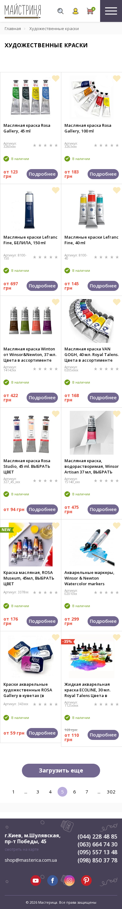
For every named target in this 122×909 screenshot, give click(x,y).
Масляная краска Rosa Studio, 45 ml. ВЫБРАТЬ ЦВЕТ (26, 466)
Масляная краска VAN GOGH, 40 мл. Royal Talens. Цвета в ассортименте (91, 354)
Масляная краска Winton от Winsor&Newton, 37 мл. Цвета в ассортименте (29, 354)
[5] (56, 145)
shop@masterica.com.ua (31, 860)
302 (111, 791)
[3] (45, 145)
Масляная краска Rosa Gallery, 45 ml (26, 128)
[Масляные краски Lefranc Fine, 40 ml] (92, 209)
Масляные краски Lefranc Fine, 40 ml (91, 239)
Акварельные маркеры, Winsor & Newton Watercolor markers (89, 578)
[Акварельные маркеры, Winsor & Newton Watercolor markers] (92, 544)
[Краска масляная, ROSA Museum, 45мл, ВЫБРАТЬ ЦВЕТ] (31, 544)
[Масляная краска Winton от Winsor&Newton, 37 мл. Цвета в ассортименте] (31, 321)
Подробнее (42, 174)
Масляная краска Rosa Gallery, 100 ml (87, 128)
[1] (35, 145)
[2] (40, 145)
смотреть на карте (22, 849)
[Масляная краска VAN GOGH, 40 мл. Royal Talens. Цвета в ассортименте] (92, 321)
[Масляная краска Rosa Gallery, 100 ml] (92, 97)
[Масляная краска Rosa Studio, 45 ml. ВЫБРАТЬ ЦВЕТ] (31, 433)
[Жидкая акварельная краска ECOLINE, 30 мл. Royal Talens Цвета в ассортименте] (92, 656)
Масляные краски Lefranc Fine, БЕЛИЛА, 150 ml (30, 239)
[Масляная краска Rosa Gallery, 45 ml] (31, 97)
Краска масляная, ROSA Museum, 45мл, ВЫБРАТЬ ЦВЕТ (28, 578)
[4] (51, 145)
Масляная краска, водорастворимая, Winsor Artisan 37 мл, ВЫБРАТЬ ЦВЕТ (91, 466)
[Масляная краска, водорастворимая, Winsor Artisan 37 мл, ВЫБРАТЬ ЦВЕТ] (92, 433)
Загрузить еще (61, 770)
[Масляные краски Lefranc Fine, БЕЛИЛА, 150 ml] (31, 209)
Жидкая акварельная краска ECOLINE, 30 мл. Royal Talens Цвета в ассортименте (87, 689)
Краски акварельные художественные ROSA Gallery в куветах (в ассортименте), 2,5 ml (27, 689)
